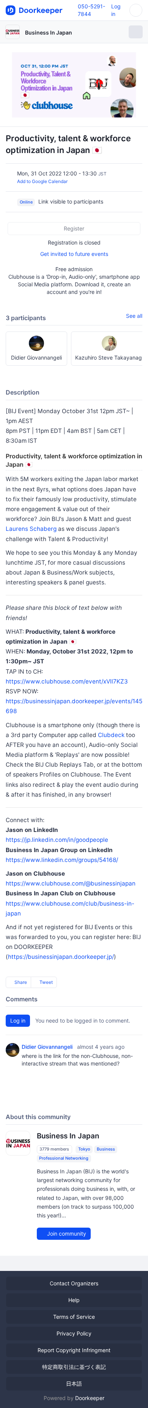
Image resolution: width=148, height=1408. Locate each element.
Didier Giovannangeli (47, 1047)
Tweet (45, 982)
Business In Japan (48, 32)
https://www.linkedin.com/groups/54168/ (62, 859)
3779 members (54, 1149)
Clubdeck (111, 735)
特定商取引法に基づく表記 (74, 1367)
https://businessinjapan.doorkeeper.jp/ (61, 956)
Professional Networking (63, 1158)
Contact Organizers (74, 1283)
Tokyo (84, 1149)
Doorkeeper (89, 1398)
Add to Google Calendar (42, 181)
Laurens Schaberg (31, 528)
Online (26, 202)
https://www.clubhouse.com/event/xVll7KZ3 (67, 681)
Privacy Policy (74, 1333)
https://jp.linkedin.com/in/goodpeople (57, 839)
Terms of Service (74, 1316)
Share (20, 982)
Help (74, 1300)
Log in (17, 1020)
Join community (66, 1233)
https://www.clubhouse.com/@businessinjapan (70, 883)
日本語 (74, 1383)
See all (134, 316)
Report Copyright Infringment (74, 1350)
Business (106, 1149)
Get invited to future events (74, 254)
